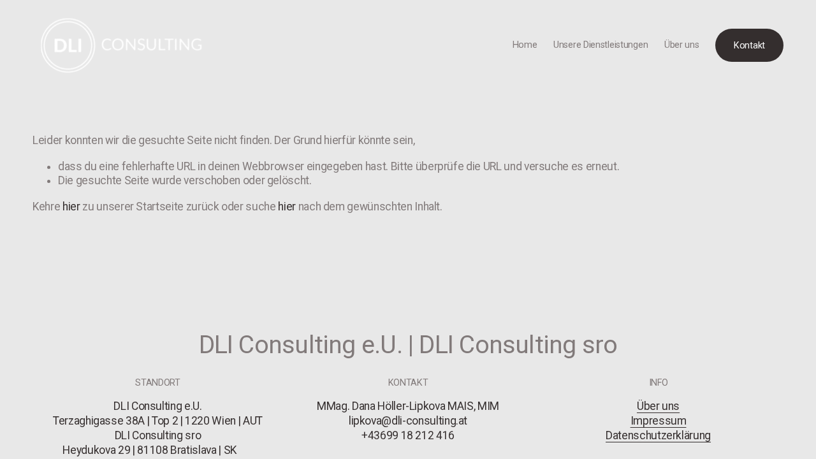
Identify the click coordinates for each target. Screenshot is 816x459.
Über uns (681, 45)
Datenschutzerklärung (658, 435)
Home (525, 45)
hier (71, 206)
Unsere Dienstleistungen (600, 45)
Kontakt (749, 45)
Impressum (658, 420)
